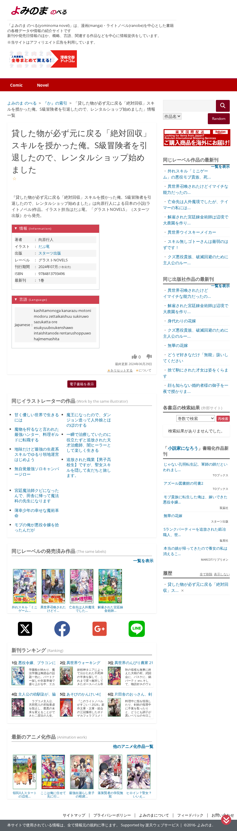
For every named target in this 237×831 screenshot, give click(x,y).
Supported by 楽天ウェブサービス (150, 825)
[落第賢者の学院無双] (87, 787)
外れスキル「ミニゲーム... (24, 609)
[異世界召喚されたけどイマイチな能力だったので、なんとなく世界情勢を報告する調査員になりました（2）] (53, 601)
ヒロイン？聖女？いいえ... (116, 794)
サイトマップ (74, 815)
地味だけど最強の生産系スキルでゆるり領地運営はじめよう (36, 454)
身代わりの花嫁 (182, 321)
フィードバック (190, 815)
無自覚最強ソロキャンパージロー (36, 471)
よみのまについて (154, 815)
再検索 (223, 418)
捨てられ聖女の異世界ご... (144, 794)
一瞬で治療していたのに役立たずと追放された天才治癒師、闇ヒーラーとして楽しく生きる (88, 442)
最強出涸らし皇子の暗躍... (59, 794)
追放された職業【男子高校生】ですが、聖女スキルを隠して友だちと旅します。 (88, 467)
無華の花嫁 (178, 345)
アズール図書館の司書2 (183, 483)
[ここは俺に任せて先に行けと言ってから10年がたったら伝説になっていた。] (30, 787)
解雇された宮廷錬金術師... (110, 609)
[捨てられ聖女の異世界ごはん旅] (144, 787)
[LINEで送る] (137, 633)
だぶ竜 (44, 246)
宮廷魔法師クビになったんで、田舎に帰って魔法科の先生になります (36, 495)
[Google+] (100, 633)
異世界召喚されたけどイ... (53, 609)
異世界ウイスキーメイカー (192, 232)
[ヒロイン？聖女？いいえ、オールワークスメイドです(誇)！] (116, 787)
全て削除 (206, 574)
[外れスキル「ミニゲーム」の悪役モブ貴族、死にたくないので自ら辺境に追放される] (24, 601)
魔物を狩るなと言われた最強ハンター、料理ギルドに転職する (36, 434)
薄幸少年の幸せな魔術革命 (36, 512)
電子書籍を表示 (82, 384)
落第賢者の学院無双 (87, 794)
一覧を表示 (143, 560)
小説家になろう (183, 448)
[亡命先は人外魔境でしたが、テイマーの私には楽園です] (81, 601)
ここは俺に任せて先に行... (30, 794)
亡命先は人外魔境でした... (82, 609)
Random (218, 118)
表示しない (222, 574)
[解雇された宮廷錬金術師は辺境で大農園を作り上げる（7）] (110, 601)
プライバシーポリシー (112, 815)
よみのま (204, 825)
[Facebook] (62, 633)
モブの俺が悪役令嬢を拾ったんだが (36, 527)
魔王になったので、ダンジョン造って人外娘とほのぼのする (88, 420)
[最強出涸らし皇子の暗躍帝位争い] (59, 787)
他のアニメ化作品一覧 (133, 746)
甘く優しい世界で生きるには (36, 417)
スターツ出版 (49, 253)
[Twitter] (25, 633)
